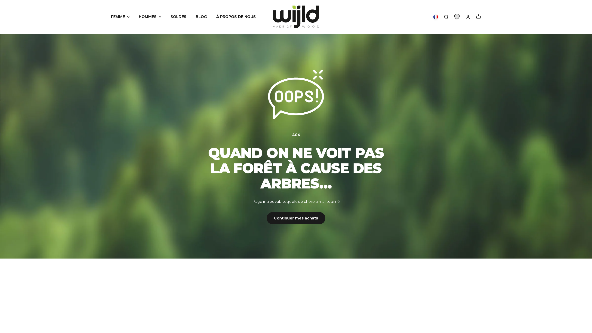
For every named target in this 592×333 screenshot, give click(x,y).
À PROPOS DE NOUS (236, 17)
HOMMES (148, 17)
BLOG (201, 17)
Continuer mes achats (296, 218)
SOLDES (178, 17)
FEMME (118, 17)
